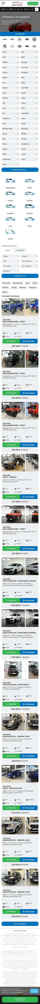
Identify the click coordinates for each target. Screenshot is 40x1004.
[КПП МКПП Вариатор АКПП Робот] (10, 261)
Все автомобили (20, 924)
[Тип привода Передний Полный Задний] (29, 266)
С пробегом (20, 250)
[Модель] (29, 256)
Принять (34, 991)
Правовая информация (20, 947)
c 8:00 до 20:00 (20, 1000)
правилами (19, 992)
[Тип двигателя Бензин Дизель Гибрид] (29, 261)
